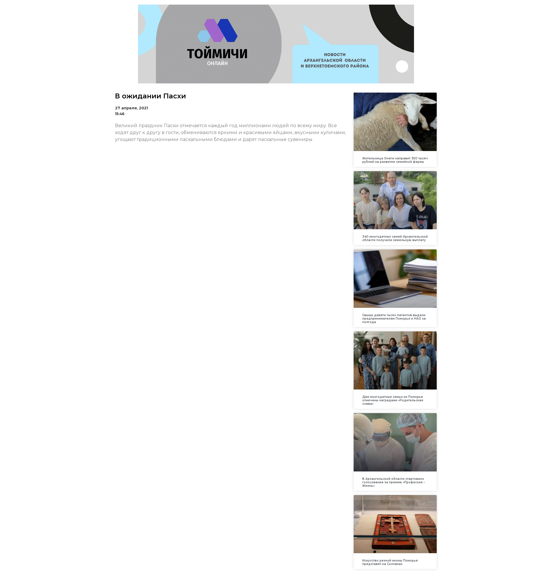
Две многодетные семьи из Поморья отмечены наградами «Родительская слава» (392, 400)
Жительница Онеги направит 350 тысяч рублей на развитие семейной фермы (395, 160)
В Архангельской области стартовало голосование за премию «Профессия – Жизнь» (393, 482)
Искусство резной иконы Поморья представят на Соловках (390, 562)
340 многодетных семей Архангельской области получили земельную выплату (395, 238)
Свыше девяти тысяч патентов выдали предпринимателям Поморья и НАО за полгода (394, 318)
